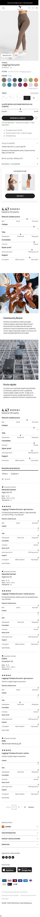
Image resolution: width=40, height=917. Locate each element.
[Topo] (4, 80)
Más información (9, 833)
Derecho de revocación (28, 896)
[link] (35, 8)
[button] (3, 8)
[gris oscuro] (14, 80)
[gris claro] (24, 80)
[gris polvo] (35, 85)
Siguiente (30, 807)
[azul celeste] (9, 80)
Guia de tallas (33, 93)
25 (24, 807)
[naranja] (35, 80)
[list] (19, 36)
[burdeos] (24, 85)
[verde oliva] (29, 80)
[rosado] (29, 85)
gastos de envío (26, 71)
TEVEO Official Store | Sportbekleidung (19, 903)
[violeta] (19, 85)
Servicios (5, 845)
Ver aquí (19, 195)
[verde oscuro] (19, 80)
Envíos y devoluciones (11, 839)
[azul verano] (9, 85)
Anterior (7, 807)
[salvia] (4, 85)
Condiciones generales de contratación (15, 892)
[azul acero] (14, 85)
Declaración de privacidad (10, 896)
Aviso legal (5, 899)
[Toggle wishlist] (34, 118)
